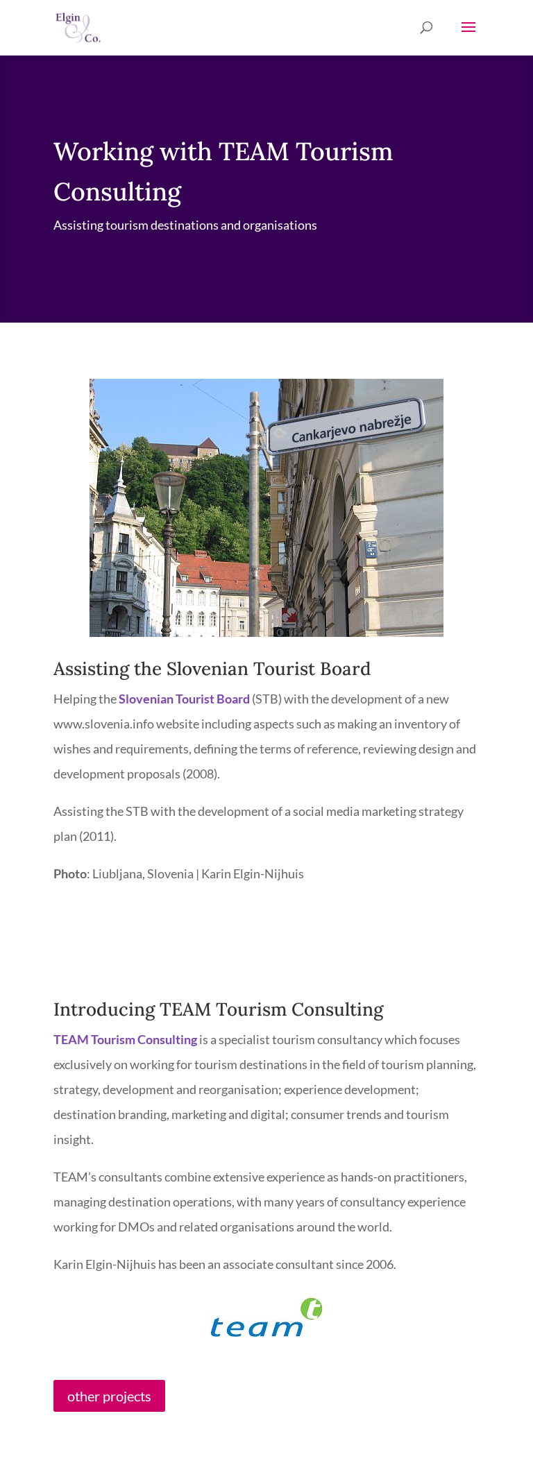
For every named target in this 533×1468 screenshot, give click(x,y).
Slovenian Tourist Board (184, 698)
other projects (109, 1396)
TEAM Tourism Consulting (125, 1039)
